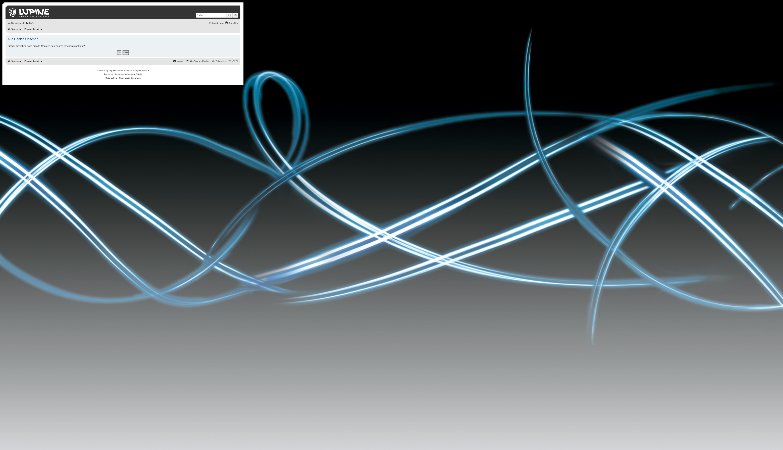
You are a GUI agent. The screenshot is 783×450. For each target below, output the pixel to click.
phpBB (112, 70)
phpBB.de (137, 74)
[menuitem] (29, 23)
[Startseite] (29, 12)
